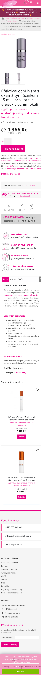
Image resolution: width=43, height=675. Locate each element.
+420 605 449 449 (13, 217)
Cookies (4, 579)
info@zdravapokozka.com (18, 536)
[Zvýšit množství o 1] (12, 141)
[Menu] (37, 3)
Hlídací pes (9, 210)
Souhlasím (20, 671)
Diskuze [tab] (13, 279)
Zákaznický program (9, 569)
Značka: (8, 34)
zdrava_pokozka (11, 617)
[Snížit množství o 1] (2, 141)
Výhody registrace (8, 573)
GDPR (3, 576)
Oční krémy (21, 372)
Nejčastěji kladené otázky (11, 589)
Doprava (4, 566)
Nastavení (20, 666)
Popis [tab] (5, 279)
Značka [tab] (20, 279)
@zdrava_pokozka (12, 613)
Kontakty (5, 586)
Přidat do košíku (13, 148)
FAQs (32, 209)
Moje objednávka (13, 544)
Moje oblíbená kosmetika (11, 593)
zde (28, 662)
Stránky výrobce (28, 185)
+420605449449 (11, 609)
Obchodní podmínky (9, 562)
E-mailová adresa (7, 638)
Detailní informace (10, 174)
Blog (3, 583)
